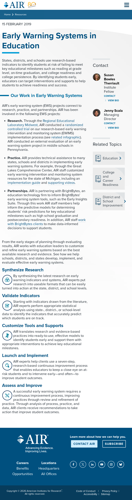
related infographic (65, 137)
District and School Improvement (112, 201)
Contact (109, 96)
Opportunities (22, 474)
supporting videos (61, 183)
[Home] (20, 5)
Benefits (22, 468)
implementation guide (24, 183)
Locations (48, 463)
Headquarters (48, 468)
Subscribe (114, 444)
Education (110, 158)
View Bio (113, 100)
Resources (20, 14)
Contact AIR (84, 444)
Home (7, 14)
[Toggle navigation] (126, 4)
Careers (22, 463)
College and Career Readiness (110, 178)
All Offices (49, 474)
